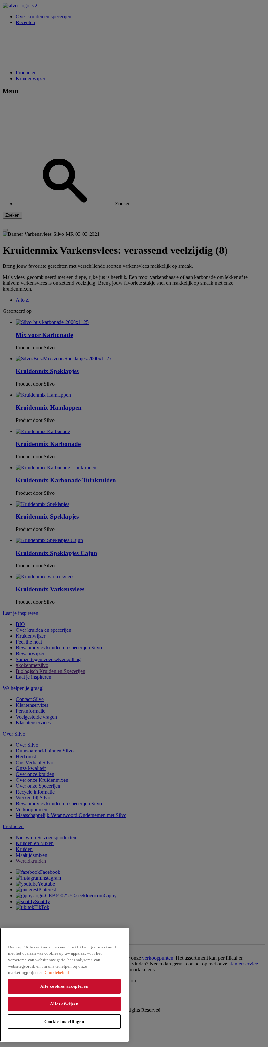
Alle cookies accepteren (64, 986)
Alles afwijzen (64, 1003)
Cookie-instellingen (64, 1021)
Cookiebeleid (57, 972)
